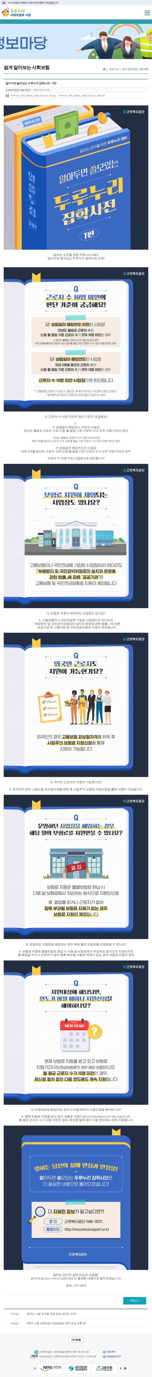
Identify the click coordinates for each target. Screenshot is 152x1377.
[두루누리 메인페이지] (16, 11)
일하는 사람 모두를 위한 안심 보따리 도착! (51, 1313)
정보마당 (114, 69)
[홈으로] (104, 69)
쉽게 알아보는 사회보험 (135, 69)
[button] (121, 1368)
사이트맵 (76, 1339)
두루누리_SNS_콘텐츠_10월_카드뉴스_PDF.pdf (81, 95)
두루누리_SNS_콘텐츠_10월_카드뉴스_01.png (33, 95)
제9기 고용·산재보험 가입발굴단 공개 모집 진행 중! (56, 1323)
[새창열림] (51, 1368)
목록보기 (135, 1300)
